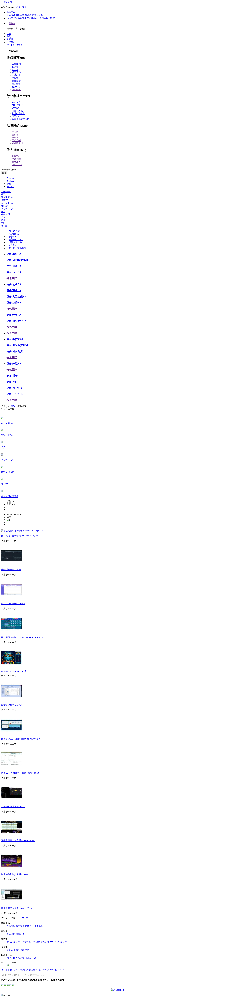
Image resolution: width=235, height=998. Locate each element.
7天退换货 (17, 164)
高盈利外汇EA (19, 110)
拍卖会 (15, 67)
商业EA (16, 290)
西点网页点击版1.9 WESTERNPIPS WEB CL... (23, 637)
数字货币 (11, 42)
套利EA (10, 183)
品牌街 (15, 78)
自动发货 (20, 926)
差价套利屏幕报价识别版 (13, 806)
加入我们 (22, 958)
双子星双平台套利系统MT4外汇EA (18, 840)
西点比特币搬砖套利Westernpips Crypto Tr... (21, 536)
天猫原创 (16, 140)
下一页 (25, 918)
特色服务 (16, 162)
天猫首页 (6, 2)
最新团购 (16, 64)
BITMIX (17, 388)
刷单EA (16, 284)
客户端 (4, 226)
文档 (9, 33)
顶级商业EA (19, 321)
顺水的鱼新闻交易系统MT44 (14, 874)
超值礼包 (16, 75)
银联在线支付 (42, 942)
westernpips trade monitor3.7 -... (15, 671)
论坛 (3, 220)
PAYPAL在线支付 (58, 942)
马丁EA (16, 272)
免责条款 (38, 926)
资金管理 (11, 950)
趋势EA (15, 108)
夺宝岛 (15, 69)
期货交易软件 (18, 113)
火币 (15, 381)
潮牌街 (15, 137)
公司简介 (42, 970)
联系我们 (33, 970)
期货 (9, 36)
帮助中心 (16, 156)
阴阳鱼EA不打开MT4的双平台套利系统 (20, 773)
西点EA (10, 178)
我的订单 (11, 15)
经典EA (16, 314)
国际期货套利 (20, 345)
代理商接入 (12, 958)
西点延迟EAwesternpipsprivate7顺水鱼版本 (21, 739)
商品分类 (6, 191)
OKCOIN (17, 393)
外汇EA (15, 116)
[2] (20, 918)
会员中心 (16, 87)
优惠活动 (16, 72)
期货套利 (17, 339)
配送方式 (59, 970)
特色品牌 (12, 278)
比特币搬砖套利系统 (11, 569)
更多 (9, 253)
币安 (15, 375)
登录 (18, 7)
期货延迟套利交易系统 (12, 705)
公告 (3, 217)
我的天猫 (11, 12)
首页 (3, 194)
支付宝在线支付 (27, 942)
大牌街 (15, 135)
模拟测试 (20, 934)
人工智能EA (7, 203)
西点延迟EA (18, 102)
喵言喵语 (16, 84)
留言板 (10, 39)
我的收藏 (29, 15)
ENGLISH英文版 (15, 45)
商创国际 (16, 89)
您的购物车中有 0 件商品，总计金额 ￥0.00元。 (36, 18)
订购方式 (29, 926)
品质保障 (16, 159)
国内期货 (17, 351)
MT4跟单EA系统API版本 (13, 603)
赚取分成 (31, 958)
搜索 (4, 173)
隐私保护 (14, 970)
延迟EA (10, 181)
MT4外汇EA (18, 105)
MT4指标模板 (20, 259)
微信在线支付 (13, 942)
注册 (24, 7)
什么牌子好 (17, 143)
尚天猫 (15, 132)
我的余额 (20, 15)
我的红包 (38, 15)
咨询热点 (24, 970)
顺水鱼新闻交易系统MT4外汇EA (17, 908)
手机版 (12, 23)
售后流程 (11, 926)
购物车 (10, 18)
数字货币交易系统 (20, 119)
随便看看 (16, 81)
